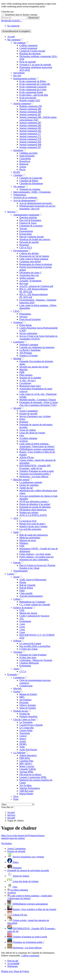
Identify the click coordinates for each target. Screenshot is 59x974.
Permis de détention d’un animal (34, 504)
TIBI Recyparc (26, 791)
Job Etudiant (25, 699)
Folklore (17, 640)
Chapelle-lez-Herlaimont (31, 183)
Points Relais (25, 325)
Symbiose (18, 322)
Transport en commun (29, 189)
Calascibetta (25, 158)
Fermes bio (24, 713)
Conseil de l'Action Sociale (32, 51)
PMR (22, 372)
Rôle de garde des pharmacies (33, 535)
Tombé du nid (26, 487)
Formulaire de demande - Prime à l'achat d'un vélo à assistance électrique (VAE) (38, 403)
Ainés (16, 668)
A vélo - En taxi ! (27, 380)
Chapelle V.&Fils (27, 769)
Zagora (22, 166)
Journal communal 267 (30, 147)
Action (22, 741)
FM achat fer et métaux (30, 774)
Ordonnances (19, 194)
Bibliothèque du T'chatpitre (32, 601)
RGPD (16, 172)
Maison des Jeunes (28, 613)
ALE (15, 518)
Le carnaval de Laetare (30, 643)
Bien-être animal (21, 479)
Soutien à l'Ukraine (28, 355)
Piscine (22, 582)
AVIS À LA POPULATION (33, 515)
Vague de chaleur (27, 430)
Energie (17, 562)
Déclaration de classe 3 (30, 272)
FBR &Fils (24, 758)
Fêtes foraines (26, 375)
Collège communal (28, 45)
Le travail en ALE (28, 521)
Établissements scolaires (24, 78)
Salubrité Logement (28, 344)
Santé (16, 532)
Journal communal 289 (30, 109)
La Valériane (19, 752)
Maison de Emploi (28, 694)
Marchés (23, 369)
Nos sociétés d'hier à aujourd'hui (34, 646)
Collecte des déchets (29, 253)
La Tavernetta (26, 722)
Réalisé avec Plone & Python (15, 971)
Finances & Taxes (27, 223)
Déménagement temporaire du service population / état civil (37, 207)
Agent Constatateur (28, 411)
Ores (21, 435)
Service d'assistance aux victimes (35, 416)
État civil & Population (30, 220)
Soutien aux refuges (28, 512)
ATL (21, 618)
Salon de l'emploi (27, 708)
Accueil (11, 36)
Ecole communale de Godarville (34, 84)
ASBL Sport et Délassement (32, 579)
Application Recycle (29, 275)
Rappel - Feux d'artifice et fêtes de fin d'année (34, 909)
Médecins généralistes (29, 537)
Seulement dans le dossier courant (21, 14)
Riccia (22, 169)
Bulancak (23, 164)
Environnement (20, 250)
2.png (22, 626)
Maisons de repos (27, 540)
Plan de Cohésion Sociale (31, 236)
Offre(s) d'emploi (27, 705)
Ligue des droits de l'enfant (32, 432)
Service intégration (28, 333)
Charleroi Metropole (29, 663)
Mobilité (17, 358)
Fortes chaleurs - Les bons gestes (35, 554)
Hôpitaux (23, 543)
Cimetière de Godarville (30, 178)
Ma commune (13, 39)
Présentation (25, 314)
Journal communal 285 (30, 122)
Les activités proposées (30, 529)
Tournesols (24, 733)
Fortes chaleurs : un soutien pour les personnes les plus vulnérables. (36, 558)
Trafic (22, 747)
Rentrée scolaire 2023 (29, 100)
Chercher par (7, 11)
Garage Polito (26, 730)
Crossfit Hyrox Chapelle (31, 725)
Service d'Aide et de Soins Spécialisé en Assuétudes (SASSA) (38, 337)
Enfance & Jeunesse (23, 607)
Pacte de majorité (27, 62)
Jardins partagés (26, 278)
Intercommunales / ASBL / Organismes (32, 192)
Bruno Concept (26, 766)
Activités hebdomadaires (31, 596)
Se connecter (13, 25)
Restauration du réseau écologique (35, 264)
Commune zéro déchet (30, 261)
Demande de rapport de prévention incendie (28, 870)
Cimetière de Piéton (28, 180)
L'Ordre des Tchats (28, 649)
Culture (16, 599)
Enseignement (26, 231)
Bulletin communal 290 (30, 106)
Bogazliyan (24, 161)
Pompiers (23, 421)
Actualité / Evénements (30, 280)
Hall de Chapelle (27, 585)
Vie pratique (19, 186)
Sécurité (17, 408)
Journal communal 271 (30, 136)
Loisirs (10, 574)
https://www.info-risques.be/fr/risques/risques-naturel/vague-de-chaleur (23, 836)
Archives (23, 441)
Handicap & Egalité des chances (34, 239)
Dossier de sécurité (28, 413)
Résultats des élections (30, 53)
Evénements (25, 621)
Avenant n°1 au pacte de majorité (35, 64)
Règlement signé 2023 (30, 386)
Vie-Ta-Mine (25, 785)
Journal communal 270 (30, 139)
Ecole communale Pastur (31, 92)
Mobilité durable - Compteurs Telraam (37, 399)
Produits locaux (20, 711)
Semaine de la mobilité (30, 377)
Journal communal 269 (30, 141)
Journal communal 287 (30, 114)
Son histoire (19, 72)
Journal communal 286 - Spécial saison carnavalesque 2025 (38, 118)
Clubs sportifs (26, 593)
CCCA (22, 671)
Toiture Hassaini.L (28, 755)
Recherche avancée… (11, 20)
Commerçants (26, 685)
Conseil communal (28, 48)
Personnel (24, 245)
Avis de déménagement (24, 200)
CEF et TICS (25, 247)
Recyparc (23, 283)
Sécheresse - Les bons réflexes (33, 476)
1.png (22, 624)
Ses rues (17, 75)
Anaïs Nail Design (28, 749)
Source (22, 738)
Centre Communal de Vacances (34, 615)
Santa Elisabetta (26, 155)
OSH (21, 546)
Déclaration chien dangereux (33, 509)
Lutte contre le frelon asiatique (33, 259)
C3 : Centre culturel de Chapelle (34, 604)
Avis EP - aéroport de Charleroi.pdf (36, 286)
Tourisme (17, 652)
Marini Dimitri (26, 793)
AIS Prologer (25, 352)
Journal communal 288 (30, 111)
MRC (22, 697)
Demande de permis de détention (35, 507)
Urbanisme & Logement (31, 225)
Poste (15, 799)
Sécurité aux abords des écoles (33, 366)
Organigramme (20, 570)
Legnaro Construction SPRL (33, 777)
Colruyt (23, 736)
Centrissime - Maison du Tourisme (35, 660)
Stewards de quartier (29, 242)
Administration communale (26, 214)
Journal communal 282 (30, 131)
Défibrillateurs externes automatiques (37, 449)
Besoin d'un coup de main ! (32, 523)
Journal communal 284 (30, 125)
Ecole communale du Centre (32, 89)
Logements (18, 342)
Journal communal (22, 103)
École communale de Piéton (32, 81)
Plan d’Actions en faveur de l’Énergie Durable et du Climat (37, 566)
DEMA (23, 744)
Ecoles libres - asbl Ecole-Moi (33, 95)
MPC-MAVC (25, 763)
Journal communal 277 (30, 133)
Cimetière (18, 175)
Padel (22, 590)
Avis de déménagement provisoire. (35, 203)
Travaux (23, 228)
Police (22, 419)
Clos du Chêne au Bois (24, 719)
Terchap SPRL (26, 771)
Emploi (16, 691)
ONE (22, 610)
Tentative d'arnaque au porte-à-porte (36, 471)
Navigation (6, 843)
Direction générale (28, 217)
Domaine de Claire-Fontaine (32, 654)
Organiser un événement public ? (35, 473)
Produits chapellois (28, 716)
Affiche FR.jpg (26, 457)
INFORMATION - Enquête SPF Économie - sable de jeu (35, 467)
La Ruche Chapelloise (30, 350)
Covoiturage (25, 383)
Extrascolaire (25, 234)
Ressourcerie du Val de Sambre (34, 256)
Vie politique (19, 42)
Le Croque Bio (26, 727)
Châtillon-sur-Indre (28, 153)
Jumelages (18, 150)
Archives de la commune (25, 197)
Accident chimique (28, 438)
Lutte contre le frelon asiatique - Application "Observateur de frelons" (37, 445)
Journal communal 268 (30, 144)
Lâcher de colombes (29, 485)
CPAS (16, 311)
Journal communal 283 (30, 128)
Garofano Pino (26, 760)
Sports (16, 577)
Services (11, 211)
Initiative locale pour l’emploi (33, 526)
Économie (12, 674)
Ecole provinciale (27, 97)
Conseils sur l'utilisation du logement (36, 347)
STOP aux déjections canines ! (34, 501)
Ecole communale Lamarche (33, 86)
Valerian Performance (29, 788)
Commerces (19, 677)
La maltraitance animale (30, 482)
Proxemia (23, 702)
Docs (15, 796)
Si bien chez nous (27, 657)
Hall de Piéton (26, 587)
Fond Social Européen (30, 319)
